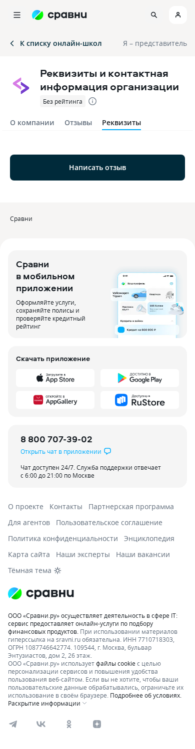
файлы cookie (116, 663)
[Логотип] (97, 593)
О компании (32, 122)
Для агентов (29, 522)
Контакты (66, 506)
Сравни (21, 218)
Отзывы (78, 122)
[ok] (69, 724)
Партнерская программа (131, 506)
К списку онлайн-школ (61, 43)
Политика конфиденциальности (63, 538)
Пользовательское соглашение (109, 522)
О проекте (26, 506)
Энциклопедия (149, 538)
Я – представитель (155, 43)
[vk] (41, 724)
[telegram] (13, 724)
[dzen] (97, 724)
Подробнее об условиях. (146, 695)
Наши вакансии (143, 554)
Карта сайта (29, 554)
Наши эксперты (83, 554)
